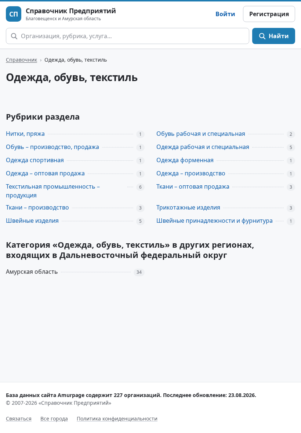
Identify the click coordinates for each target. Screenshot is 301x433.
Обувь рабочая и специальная (200, 134)
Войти (225, 14)
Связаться (19, 418)
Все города (54, 418)
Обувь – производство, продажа (52, 147)
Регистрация (269, 14)
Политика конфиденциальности (117, 418)
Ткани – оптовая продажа (192, 186)
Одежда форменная (185, 160)
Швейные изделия (32, 220)
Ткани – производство (37, 207)
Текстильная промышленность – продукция (53, 191)
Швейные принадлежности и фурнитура (214, 220)
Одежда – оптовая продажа (45, 173)
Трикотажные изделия (188, 207)
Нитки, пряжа (25, 134)
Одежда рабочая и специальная (202, 147)
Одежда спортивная (35, 160)
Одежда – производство (190, 173)
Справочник (21, 59)
